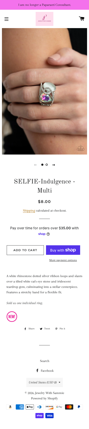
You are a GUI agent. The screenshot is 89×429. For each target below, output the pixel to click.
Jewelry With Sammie (49, 393)
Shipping (29, 210)
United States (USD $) (43, 382)
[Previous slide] (35, 164)
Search (44, 361)
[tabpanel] (44, 91)
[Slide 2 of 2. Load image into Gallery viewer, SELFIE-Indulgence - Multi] (46, 165)
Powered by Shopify (44, 398)
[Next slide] (53, 164)
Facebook (47, 371)
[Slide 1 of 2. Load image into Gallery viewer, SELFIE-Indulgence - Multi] (42, 165)
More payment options (63, 260)
